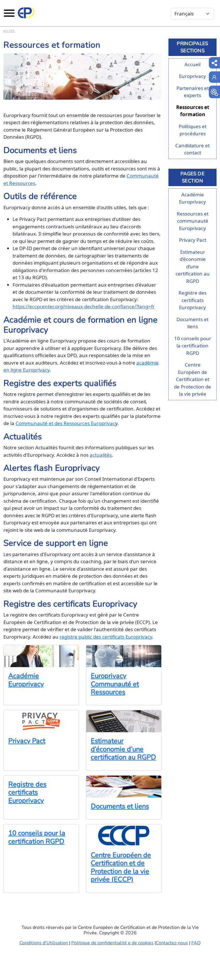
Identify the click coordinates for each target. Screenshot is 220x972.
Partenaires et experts (192, 92)
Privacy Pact (26, 740)
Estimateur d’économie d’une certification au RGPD (123, 749)
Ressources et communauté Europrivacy (193, 221)
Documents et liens (120, 806)
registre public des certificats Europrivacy (106, 636)
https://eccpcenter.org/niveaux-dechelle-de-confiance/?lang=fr (84, 306)
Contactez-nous (172, 943)
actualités (101, 455)
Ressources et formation (192, 111)
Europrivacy (192, 76)
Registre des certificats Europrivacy (27, 792)
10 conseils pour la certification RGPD (36, 837)
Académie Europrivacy (26, 679)
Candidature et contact (192, 149)
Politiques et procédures (193, 130)
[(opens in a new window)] (214, 91)
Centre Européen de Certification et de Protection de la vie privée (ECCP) (121, 867)
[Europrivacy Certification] (26, 13)
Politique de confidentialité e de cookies (112, 943)
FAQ (196, 943)
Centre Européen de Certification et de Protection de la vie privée (192, 379)
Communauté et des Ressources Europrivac (65, 423)
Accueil (9, 31)
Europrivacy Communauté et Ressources (115, 684)
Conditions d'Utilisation (44, 943)
